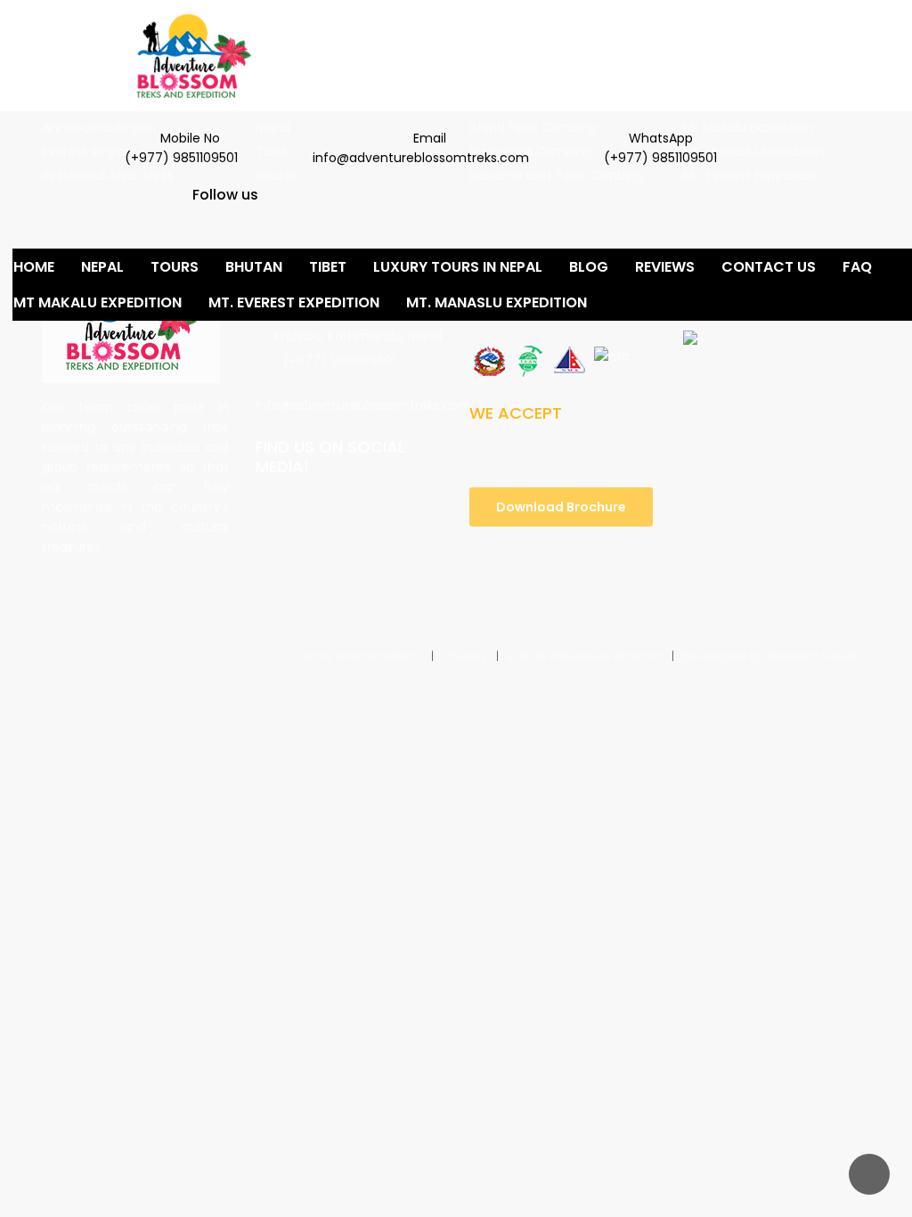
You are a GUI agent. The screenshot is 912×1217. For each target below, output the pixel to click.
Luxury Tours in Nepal (457, 267)
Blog (588, 267)
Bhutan (253, 267)
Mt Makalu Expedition (97, 302)
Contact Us (768, 267)
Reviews (665, 267)
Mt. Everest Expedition (293, 302)
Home (33, 267)
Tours (175, 267)
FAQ (857, 267)
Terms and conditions (359, 656)
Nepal (102, 267)
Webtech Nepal (811, 656)
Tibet (327, 267)
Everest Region (87, 151)
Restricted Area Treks (108, 175)
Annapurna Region (99, 127)
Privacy (466, 656)
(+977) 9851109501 (338, 361)
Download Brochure (561, 507)
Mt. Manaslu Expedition (496, 302)
